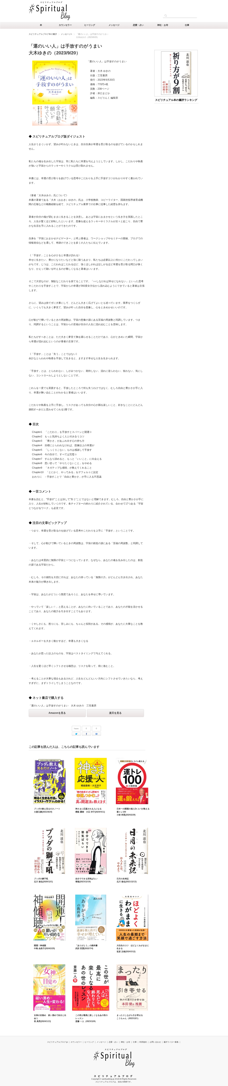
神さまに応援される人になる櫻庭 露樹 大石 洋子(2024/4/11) (90, 810)
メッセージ (114, 25)
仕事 (187, 25)
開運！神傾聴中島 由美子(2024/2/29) (44, 947)
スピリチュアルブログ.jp (57, 1042)
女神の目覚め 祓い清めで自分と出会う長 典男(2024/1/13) (50, 1018)
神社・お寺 (162, 25)
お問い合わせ (155, 1042)
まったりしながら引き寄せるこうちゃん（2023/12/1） (130, 1017)
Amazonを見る (57, 713)
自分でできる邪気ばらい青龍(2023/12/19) (86, 880)
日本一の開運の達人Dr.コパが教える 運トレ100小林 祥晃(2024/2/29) (133, 812)
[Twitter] (76, 734)
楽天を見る (115, 713)
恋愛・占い (138, 25)
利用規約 (143, 1042)
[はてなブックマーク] (96, 734)
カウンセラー (65, 25)
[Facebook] (86, 734)
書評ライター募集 (171, 1042)
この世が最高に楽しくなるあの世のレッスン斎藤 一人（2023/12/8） (91, 1018)
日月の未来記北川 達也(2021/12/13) (126, 880)
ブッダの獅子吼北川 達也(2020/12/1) (43, 880)
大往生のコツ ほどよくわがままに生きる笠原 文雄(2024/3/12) (133, 948)
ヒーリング (89, 25)
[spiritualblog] (114, 1067)
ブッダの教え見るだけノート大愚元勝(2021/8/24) (47, 810)
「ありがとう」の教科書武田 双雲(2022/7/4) (86, 947)
